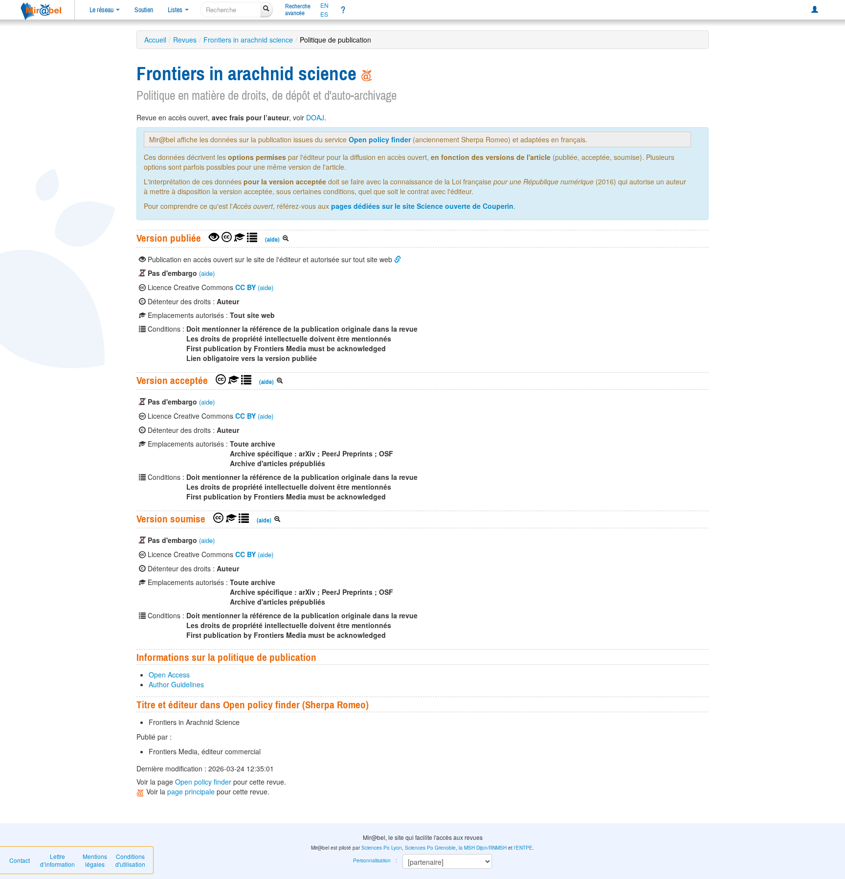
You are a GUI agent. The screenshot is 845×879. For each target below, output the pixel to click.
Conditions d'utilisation (130, 860)
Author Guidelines (176, 684)
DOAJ (315, 117)
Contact (19, 860)
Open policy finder (380, 139)
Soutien (143, 10)
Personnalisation (372, 860)
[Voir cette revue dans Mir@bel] (141, 791)
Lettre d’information (57, 860)
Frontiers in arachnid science (248, 40)
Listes (176, 10)
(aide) (272, 239)
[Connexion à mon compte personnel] (814, 10)
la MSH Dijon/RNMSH (483, 847)
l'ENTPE (523, 847)
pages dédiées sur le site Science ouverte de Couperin (422, 206)
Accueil (155, 40)
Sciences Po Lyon (381, 847)
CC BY (245, 287)
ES (324, 14)
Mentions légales (95, 860)
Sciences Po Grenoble (430, 847)
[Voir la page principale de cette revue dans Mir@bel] (367, 73)
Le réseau (102, 10)
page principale (191, 791)
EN (324, 5)
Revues (185, 40)
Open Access (169, 674)
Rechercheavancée (298, 9)
